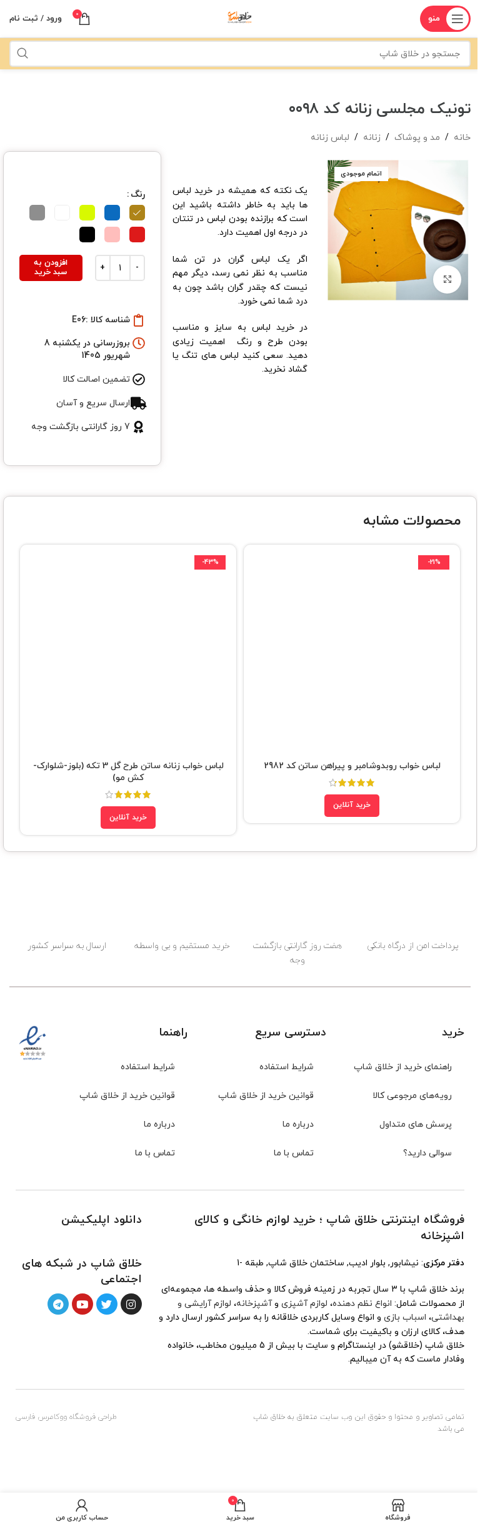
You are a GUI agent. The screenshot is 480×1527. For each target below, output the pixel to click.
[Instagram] (131, 1304)
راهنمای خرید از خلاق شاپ (403, 1067)
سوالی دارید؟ (427, 1153)
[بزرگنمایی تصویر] (447, 279)
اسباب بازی (405, 1317)
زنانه (372, 138)
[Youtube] (82, 1304)
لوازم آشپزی (304, 1304)
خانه (462, 138)
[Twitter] (107, 1304)
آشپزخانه (254, 1304)
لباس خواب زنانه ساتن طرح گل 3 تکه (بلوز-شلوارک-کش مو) (128, 772)
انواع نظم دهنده (362, 1304)
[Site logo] (240, 18)
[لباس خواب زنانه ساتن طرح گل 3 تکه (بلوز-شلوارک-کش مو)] (128, 652)
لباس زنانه (330, 138)
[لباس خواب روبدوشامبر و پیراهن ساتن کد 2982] (352, 652)
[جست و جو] (22, 54)
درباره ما (298, 1124)
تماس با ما (294, 1153)
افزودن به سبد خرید (51, 268)
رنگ (138, 194)
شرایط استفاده (286, 1067)
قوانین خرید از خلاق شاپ (266, 1096)
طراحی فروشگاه (93, 1417)
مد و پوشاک (417, 138)
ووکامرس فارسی (41, 1417)
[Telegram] (58, 1304)
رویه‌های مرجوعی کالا (412, 1096)
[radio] (137, 212)
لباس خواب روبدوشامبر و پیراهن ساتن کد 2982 (352, 766)
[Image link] (121, 1241)
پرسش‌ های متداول (415, 1124)
